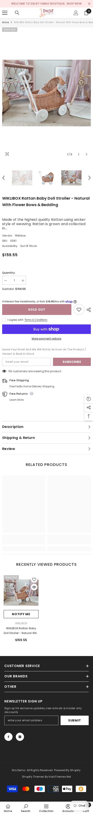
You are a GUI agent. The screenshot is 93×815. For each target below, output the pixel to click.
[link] (23, 542)
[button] (78, 154)
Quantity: (8, 273)
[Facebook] (8, 737)
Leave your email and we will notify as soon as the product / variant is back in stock (44, 352)
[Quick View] (34, 587)
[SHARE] (87, 310)
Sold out (36, 309)
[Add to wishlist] (79, 309)
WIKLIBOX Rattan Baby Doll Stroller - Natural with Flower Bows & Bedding (21, 630)
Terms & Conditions (35, 319)
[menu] (4, 12)
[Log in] (76, 12)
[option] (46, 3)
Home (5, 22)
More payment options (46, 338)
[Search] (17, 12)
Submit (74, 720)
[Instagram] (20, 737)
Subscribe (72, 362)
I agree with (15, 320)
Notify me (21, 614)
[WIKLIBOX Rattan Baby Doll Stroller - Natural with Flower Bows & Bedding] (21, 592)
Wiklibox (20, 235)
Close (89, 3)
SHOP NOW (74, 3)
